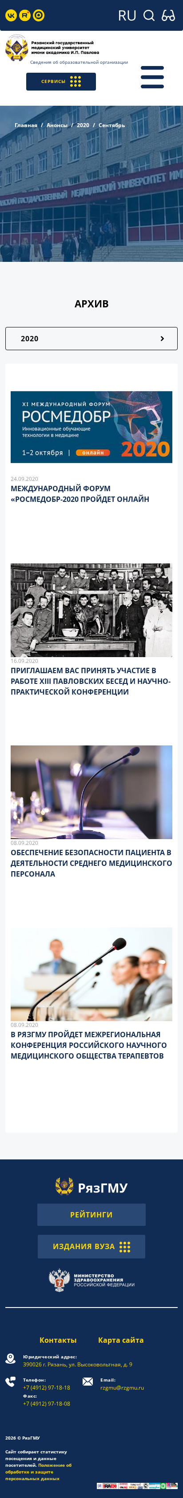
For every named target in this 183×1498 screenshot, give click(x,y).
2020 (83, 125)
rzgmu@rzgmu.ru (122, 1384)
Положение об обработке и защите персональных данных (38, 1471)
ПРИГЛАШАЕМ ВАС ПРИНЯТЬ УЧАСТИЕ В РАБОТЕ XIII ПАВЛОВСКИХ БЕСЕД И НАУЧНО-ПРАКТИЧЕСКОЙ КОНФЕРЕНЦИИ (91, 681)
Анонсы (57, 125)
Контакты (58, 1340)
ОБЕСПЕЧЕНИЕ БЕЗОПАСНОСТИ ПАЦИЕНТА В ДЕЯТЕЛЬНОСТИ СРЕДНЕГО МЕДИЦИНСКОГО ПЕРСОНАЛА (91, 863)
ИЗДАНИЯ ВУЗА (84, 1246)
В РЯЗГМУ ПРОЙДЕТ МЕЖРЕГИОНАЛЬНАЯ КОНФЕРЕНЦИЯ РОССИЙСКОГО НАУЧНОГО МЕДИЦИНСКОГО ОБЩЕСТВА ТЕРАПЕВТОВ (89, 1045)
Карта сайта (121, 1340)
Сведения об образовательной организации (79, 62)
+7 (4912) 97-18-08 (46, 1400)
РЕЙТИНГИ (91, 1215)
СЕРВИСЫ (53, 81)
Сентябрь (112, 125)
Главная (26, 125)
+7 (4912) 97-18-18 (46, 1384)
